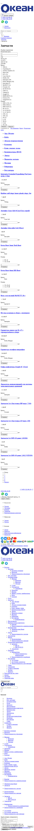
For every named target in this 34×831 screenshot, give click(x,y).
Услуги (6, 522)
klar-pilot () (6, 83)
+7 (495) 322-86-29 (6, 17)
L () (4, 119)
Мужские (18, 580)
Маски (10, 637)
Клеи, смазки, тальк (12, 148)
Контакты (7, 28)
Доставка (7, 508)
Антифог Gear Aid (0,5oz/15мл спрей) (15, 211)
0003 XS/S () (7, 106)
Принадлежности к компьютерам (21, 654)
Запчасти (11, 600)
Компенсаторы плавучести (16, 623)
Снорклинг (11, 667)
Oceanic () (6, 87)
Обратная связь (9, 678)
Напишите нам (5, 681)
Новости (7, 531)
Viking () (6, 92)
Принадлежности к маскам (20, 640)
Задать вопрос (5, 498)
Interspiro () (7, 79)
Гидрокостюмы (12, 577)
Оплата (6, 506)
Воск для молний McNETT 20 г (13, 296)
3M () (5, 67)
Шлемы (14, 592)
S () (4, 123)
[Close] (1, 557)
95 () (4, 117)
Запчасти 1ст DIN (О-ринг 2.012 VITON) (16, 455)
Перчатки (15, 590)
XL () (5, 125)
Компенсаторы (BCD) (12, 152)
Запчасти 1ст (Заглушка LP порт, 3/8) (15, 421)
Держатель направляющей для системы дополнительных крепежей (16, 385)
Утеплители (15, 587)
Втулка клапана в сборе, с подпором (15, 313)
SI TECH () (6, 89)
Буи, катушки (12, 575)
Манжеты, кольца (11, 159)
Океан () (6, 98)
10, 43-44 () (6, 110)
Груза (9, 598)
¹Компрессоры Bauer (18, 629)
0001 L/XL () (7, 103)
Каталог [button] (6, 567)
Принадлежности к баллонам (21, 574)
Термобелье (18, 588)
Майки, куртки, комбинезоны (21, 593)
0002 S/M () (7, 105)
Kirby (6, 137)
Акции (6, 26)
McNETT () (7, 85)
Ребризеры (8, 167)
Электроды (15, 649)
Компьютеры (16, 652)
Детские (17, 583)
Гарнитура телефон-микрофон (13, 349)
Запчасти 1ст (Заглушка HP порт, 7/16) (16, 403)
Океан (6, 529)
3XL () (5, 115)
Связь (10, 665)
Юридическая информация (12, 533)
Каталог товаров (8, 15)
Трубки (10, 670)
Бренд (21, 128)
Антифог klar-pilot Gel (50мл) (12, 228)
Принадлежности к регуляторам (21, 663)
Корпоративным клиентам (12, 513)
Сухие (14, 585)
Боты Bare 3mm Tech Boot (11, 245)
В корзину (4, 189)
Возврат (6, 509)
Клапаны (8, 144)
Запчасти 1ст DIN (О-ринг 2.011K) (14, 438)
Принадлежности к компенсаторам (22, 626)
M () (4, 121)
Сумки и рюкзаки (13, 668)
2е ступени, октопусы (18, 662)
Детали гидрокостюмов (13, 141)
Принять (30, 826)
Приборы (11, 650)
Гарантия (7, 511)
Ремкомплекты (19, 619)
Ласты (10, 632)
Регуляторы (9, 170)
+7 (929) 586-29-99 (6, 19)
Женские (18, 582)
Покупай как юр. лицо (11, 673)
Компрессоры (12, 627)
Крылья (14, 624)
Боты (13, 595)
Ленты (7, 155)
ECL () (5, 74)
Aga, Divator (9, 133)
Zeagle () (6, 94)
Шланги (10, 671)
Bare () (5, 72)
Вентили (14, 572)
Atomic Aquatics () (8, 70)
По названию (15, 128)
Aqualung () (7, 69)
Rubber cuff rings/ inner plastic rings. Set (16, 193)
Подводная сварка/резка (15, 642)
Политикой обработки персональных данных (12, 828)
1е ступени (15, 660)
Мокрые (14, 579)
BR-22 (17, 645)
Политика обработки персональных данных (14, 545)
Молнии (7, 163)
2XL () (5, 114)
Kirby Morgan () (8, 81)
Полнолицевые (16, 639)
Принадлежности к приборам (21, 657)
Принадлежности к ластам (20, 634)
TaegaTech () (7, 99)
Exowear (14, 596)
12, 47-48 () (6, 112)
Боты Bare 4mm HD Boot (10, 270)
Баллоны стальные (17, 570)
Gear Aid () (6, 76)
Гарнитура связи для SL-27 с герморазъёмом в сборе (12, 331)
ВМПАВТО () (7, 96)
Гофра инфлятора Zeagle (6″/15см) (14, 367)
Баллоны (10, 569)
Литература (11, 636)
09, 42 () (6, 108)
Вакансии (7, 534)
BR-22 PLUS (19, 647)
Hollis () (6, 78)
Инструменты (12, 621)
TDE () (5, 90)
